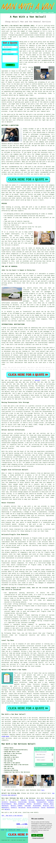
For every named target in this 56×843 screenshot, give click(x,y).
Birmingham (37, 805)
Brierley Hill (48, 805)
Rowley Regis (49, 804)
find (6, 717)
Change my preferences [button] (38, 838)
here (42, 790)
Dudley (29, 804)
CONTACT (45, 12)
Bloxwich (13, 802)
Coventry (14, 807)
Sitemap (2, 829)
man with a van (48, 109)
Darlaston (21, 807)
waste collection (20, 682)
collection (31, 215)
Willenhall (37, 804)
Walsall (37, 380)
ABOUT (39, 12)
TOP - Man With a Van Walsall (12, 815)
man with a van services (38, 541)
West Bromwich (19, 804)
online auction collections (34, 464)
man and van (33, 43)
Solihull (5, 802)
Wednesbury (5, 807)
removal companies (17, 563)
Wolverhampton (6, 804)
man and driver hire (29, 678)
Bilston (31, 800)
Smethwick (5, 805)
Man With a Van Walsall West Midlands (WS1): (18, 25)
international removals (46, 342)
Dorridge (32, 802)
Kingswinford (41, 802)
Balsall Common (16, 805)
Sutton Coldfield (33, 807)
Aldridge (28, 805)
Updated (18, 829)
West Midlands (46, 798)
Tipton (43, 807)
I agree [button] (34, 835)
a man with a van (21, 329)
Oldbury (51, 802)
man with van (49, 128)
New (6, 829)
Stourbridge (22, 802)
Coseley (23, 800)
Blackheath (50, 807)
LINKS (35, 12)
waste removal (39, 680)
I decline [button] (40, 835)
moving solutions (36, 736)
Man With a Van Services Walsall (18, 744)
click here (5, 736)
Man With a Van (12, 829)
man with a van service (16, 406)
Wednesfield (40, 800)
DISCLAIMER (51, 12)
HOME (31, 12)
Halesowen (50, 800)
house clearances (8, 701)
